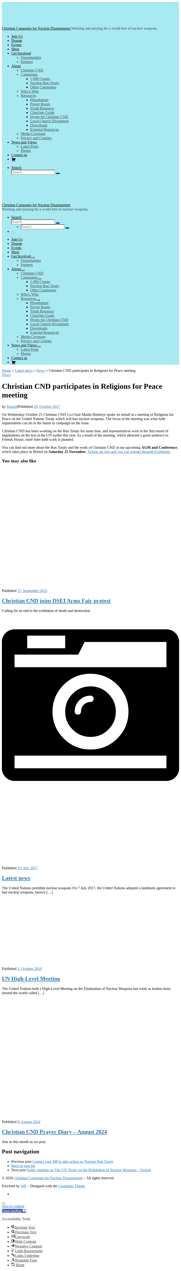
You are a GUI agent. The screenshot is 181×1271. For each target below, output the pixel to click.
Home (6, 371)
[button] (14, 1211)
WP (23, 1186)
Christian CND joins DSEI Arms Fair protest (56, 601)
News (40, 371)
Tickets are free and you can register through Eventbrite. (129, 452)
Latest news (24, 371)
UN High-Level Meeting (31, 979)
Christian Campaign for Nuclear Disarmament (48, 1178)
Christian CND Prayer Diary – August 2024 (54, 1132)
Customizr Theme (71, 1186)
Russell (12, 407)
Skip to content (13, 1206)
